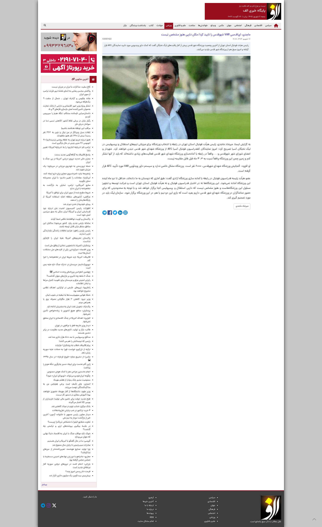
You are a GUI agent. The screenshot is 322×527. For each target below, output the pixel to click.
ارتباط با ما (149, 505)
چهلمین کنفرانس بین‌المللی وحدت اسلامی (71, 272)
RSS (152, 517)
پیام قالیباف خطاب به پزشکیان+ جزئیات (72, 345)
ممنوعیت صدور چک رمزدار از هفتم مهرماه (71, 380)
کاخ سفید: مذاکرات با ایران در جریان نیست (71, 87)
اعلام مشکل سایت (146, 521)
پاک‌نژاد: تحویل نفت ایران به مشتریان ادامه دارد (68, 306)
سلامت (192, 25)
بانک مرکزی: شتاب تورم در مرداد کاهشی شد (70, 406)
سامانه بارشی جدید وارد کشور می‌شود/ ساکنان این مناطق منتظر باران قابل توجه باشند (66, 225)
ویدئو (213, 25)
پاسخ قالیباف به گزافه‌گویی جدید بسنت (72, 155)
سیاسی (268, 25)
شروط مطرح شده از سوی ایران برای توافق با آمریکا (68, 193)
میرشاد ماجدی (242, 206)
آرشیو (151, 497)
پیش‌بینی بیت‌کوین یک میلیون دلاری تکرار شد (69, 475)
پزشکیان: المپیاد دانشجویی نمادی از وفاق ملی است (67, 245)
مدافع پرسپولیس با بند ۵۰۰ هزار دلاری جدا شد (69, 337)
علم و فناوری (180, 25)
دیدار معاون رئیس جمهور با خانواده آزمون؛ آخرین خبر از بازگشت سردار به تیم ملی (66, 416)
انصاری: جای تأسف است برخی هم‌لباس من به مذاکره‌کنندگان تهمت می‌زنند (66, 386)
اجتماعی (238, 25)
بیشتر (44, 484)
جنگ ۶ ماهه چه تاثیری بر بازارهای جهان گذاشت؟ (68, 276)
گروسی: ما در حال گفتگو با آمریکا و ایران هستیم (69, 441)
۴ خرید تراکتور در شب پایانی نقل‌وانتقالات (71, 410)
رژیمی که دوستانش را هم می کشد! (74, 341)
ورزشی (168, 25)
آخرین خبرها (148, 501)
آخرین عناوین (81, 79)
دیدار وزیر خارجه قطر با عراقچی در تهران (72, 325)
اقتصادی (258, 25)
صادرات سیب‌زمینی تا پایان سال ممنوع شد (71, 445)
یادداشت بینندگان (138, 25)
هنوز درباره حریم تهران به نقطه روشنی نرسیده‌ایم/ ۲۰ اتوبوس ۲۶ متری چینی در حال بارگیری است (66, 141)
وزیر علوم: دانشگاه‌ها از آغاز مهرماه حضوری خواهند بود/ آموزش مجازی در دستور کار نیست (66, 393)
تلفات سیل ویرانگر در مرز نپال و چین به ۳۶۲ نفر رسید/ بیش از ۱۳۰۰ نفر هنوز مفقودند (66, 134)
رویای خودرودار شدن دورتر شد (76, 204)
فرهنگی (248, 25)
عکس (221, 25)
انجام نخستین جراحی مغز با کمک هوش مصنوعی (68, 372)
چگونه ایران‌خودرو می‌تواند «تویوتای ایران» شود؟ (68, 376)
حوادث (160, 25)
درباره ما (150, 509)
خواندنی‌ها (203, 25)
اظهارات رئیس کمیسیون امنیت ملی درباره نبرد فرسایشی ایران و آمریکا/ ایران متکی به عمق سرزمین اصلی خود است (66, 212)
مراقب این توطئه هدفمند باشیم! (75, 128)
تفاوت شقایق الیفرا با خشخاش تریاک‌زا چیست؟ (69, 422)
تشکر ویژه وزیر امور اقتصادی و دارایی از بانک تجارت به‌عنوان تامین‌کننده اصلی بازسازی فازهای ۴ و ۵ (66, 107)
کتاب (151, 25)
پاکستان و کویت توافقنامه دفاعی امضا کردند (70, 219)
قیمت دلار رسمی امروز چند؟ (77, 471)
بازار (125, 25)
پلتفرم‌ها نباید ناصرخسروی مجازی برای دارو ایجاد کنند (66, 174)
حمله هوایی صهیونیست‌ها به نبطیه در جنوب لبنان (68, 295)
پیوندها (150, 513)
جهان (229, 25)
